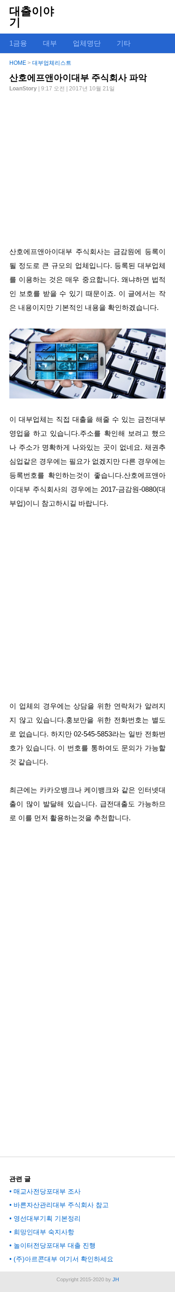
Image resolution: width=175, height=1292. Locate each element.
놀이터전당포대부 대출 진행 (55, 1245)
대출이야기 (31, 16)
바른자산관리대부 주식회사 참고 (61, 1205)
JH (115, 1279)
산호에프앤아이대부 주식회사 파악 (78, 77)
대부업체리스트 (51, 63)
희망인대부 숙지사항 (44, 1232)
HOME (17, 63)
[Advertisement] (88, 165)
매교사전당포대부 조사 (47, 1191)
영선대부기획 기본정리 (47, 1218)
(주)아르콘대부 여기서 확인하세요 (63, 1259)
